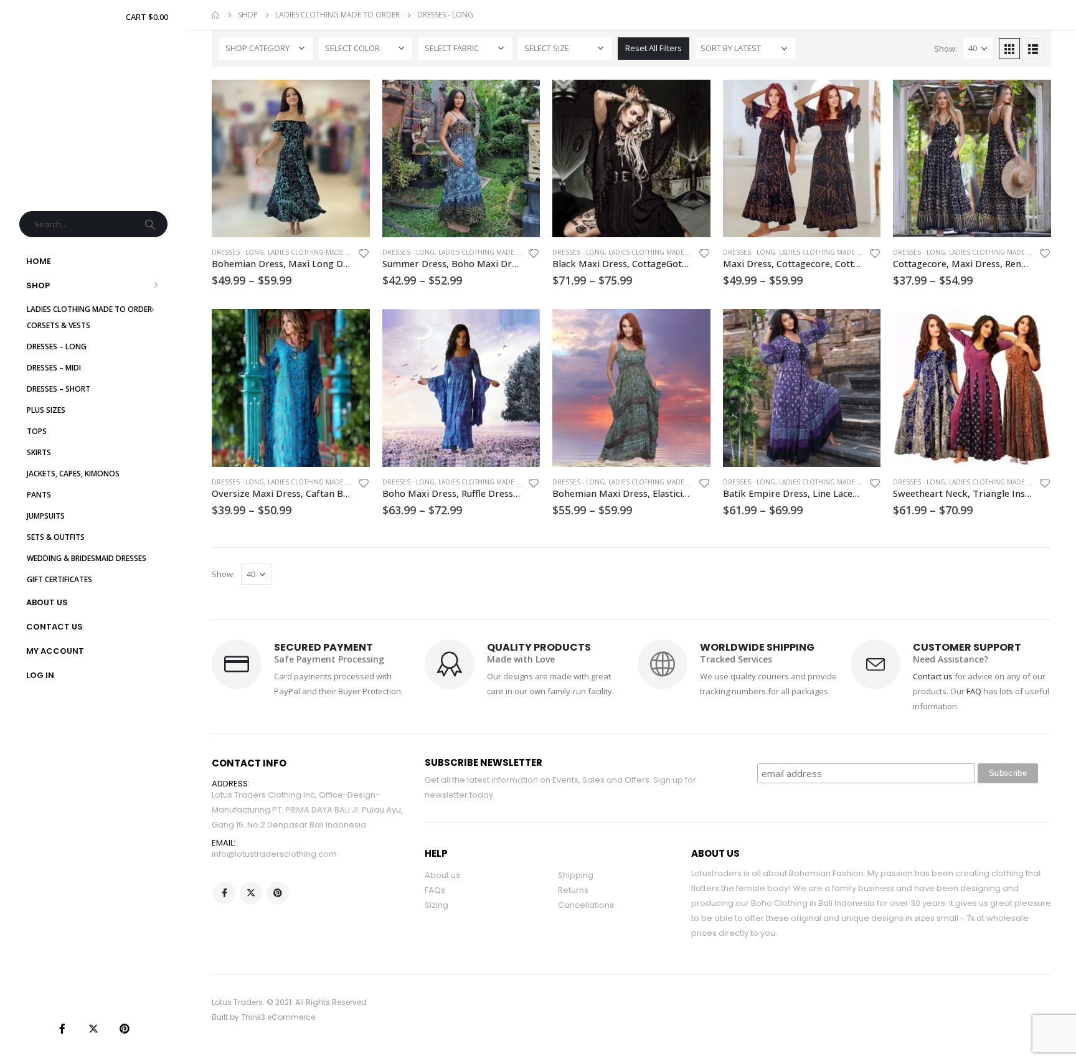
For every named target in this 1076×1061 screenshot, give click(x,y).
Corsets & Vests (58, 325)
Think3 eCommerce (278, 1017)
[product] (291, 159)
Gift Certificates (59, 579)
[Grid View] (1009, 48)
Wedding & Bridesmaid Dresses (86, 558)
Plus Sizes (46, 410)
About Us (47, 602)
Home (38, 261)
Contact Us (54, 627)
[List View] (1033, 48)
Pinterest (278, 893)
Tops (37, 431)
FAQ (973, 691)
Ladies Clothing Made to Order (89, 309)
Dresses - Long (238, 252)
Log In (40, 675)
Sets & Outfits (56, 537)
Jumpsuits (46, 516)
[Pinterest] (124, 1028)
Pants (39, 494)
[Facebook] (62, 1028)
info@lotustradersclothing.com (274, 854)
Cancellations (586, 905)
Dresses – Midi (54, 367)
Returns (573, 890)
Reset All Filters (653, 48)
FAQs (435, 890)
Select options (349, 100)
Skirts (39, 452)
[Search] (151, 224)
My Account (55, 651)
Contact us (933, 676)
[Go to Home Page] (216, 14)
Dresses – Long (57, 346)
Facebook (224, 893)
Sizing (436, 905)
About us (442, 875)
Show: (945, 48)
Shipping (575, 875)
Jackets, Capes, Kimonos (73, 473)
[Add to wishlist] (363, 255)
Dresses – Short (58, 389)
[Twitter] (93, 1028)
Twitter (251, 893)
